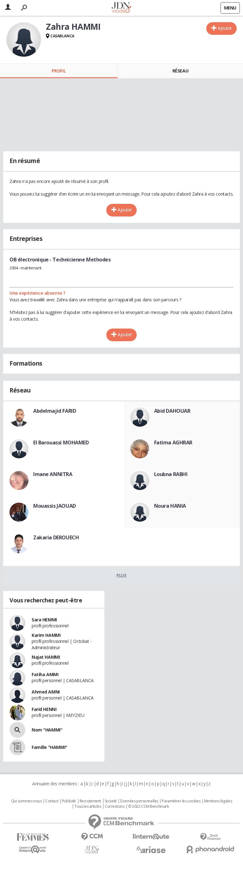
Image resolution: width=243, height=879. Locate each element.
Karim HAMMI (46, 635)
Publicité (69, 801)
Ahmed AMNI (46, 692)
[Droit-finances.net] (210, 837)
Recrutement (90, 801)
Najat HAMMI (46, 657)
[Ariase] (151, 849)
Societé (111, 801)
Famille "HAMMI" (49, 747)
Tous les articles (87, 806)
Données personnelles (139, 801)
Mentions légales (218, 801)
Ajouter (225, 28)
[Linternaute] (151, 837)
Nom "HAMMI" (47, 730)
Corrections (114, 806)
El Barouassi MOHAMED (61, 442)
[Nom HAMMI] (17, 730)
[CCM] (92, 837)
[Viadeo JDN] (92, 850)
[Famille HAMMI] (17, 747)
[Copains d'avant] (32, 849)
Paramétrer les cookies (181, 801)
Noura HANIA (170, 505)
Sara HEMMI (44, 620)
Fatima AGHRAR (173, 442)
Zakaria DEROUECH (56, 537)
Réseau (180, 71)
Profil (59, 71)
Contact (51, 801)
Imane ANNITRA (52, 474)
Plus (121, 575)
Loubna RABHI (171, 474)
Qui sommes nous (26, 801)
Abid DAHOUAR (172, 410)
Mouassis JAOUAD (54, 505)
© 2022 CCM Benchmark (148, 806)
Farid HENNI (44, 709)
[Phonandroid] (210, 849)
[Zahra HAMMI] (23, 39)
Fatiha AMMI (45, 674)
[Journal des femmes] (32, 837)
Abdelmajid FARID (54, 410)
